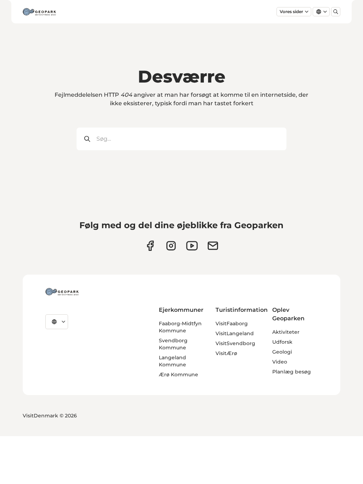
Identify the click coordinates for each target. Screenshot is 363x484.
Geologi (282, 352)
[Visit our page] (171, 246)
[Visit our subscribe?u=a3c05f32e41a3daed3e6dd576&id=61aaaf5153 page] (213, 246)
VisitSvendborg (235, 343)
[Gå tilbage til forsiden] (39, 11)
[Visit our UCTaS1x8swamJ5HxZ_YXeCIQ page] (192, 246)
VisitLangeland (235, 333)
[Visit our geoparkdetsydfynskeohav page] (150, 246)
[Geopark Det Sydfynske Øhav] (62, 291)
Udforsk (282, 342)
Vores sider (291, 11)
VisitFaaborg (232, 323)
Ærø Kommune (178, 374)
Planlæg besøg (291, 371)
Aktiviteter (286, 332)
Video (279, 362)
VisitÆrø (226, 353)
